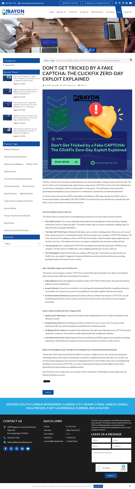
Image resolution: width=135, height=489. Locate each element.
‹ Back (48, 392)
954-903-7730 (10, 3)
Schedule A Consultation (97, 3)
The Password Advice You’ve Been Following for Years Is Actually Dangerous (25, 131)
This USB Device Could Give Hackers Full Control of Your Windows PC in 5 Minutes (25, 105)
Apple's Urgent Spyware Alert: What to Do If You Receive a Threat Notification (26, 92)
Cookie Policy (87, 486)
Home (46, 60)
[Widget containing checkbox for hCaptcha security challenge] (111, 468)
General (83, 85)
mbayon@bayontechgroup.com (32, 3)
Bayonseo (72, 85)
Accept (98, 486)
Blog (52, 60)
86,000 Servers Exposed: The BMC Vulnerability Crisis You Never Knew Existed (25, 118)
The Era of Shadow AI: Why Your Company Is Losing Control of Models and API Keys (27, 79)
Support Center (70, 3)
